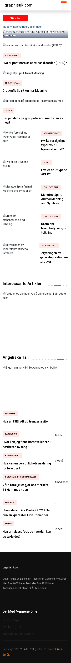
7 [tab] (52, 359)
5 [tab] (66, 285)
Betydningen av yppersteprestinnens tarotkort (53, 257)
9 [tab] (60, 359)
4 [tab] (63, 285)
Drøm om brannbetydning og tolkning (54, 228)
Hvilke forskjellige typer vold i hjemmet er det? (53, 145)
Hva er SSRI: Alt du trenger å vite (25, 421)
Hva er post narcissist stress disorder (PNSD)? (35, 63)
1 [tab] (48, 285)
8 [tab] (55, 359)
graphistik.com (19, 5)
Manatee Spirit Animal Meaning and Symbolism (52, 199)
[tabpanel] (35, 296)
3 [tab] (57, 285)
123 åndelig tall (12, 627)
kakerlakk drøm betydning (18, 633)
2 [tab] (52, 285)
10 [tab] (66, 359)
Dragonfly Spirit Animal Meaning (25, 90)
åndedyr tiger (11, 620)
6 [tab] (48, 359)
